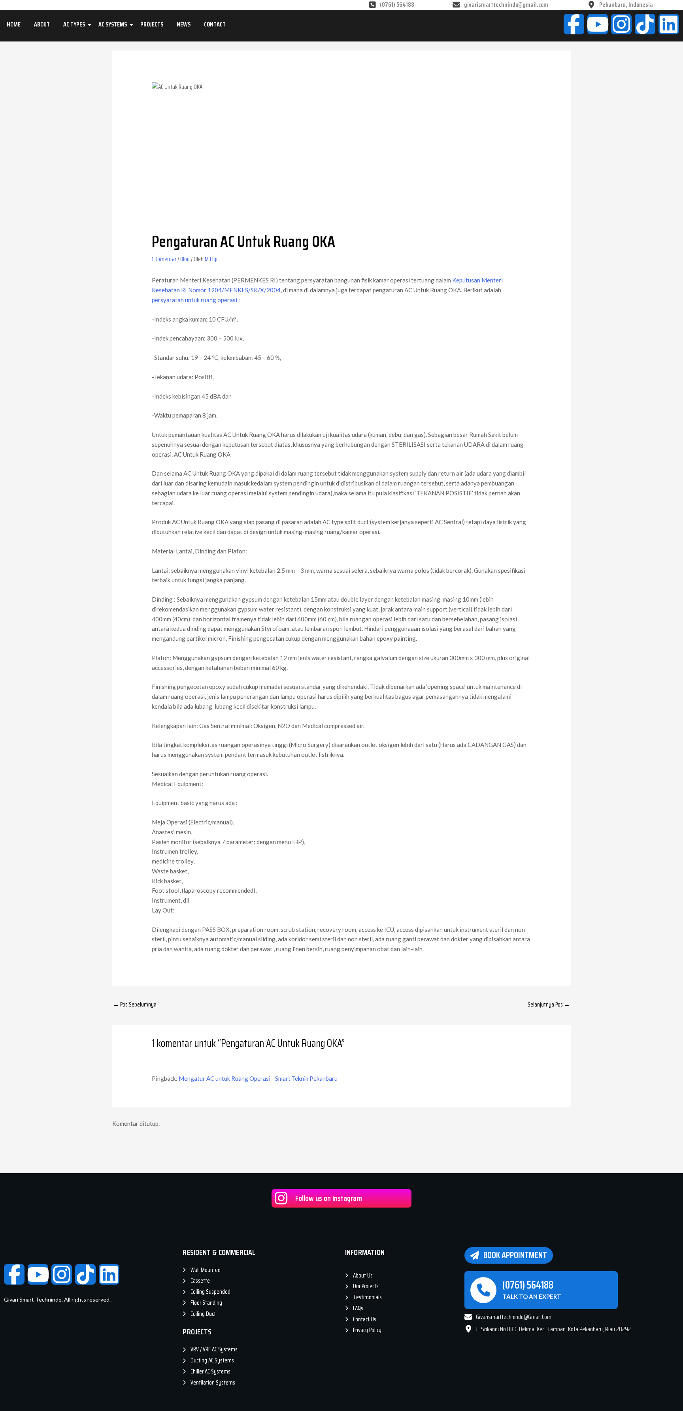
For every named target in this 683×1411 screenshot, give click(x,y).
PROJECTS (151, 24)
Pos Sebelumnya (135, 1004)
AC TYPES (74, 24)
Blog (185, 259)
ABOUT (42, 24)
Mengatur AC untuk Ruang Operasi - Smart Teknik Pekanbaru (258, 1078)
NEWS (184, 24)
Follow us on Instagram (328, 1198)
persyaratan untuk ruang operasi (194, 299)
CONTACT (215, 24)
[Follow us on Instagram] (281, 1198)
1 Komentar (164, 259)
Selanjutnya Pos (549, 1004)
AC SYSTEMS (112, 24)
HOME (14, 24)
